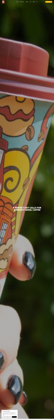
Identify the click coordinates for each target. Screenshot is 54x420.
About (17, 1)
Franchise (26, 1)
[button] (0, 208)
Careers (34, 1)
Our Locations (22, 1)
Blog (30, 1)
